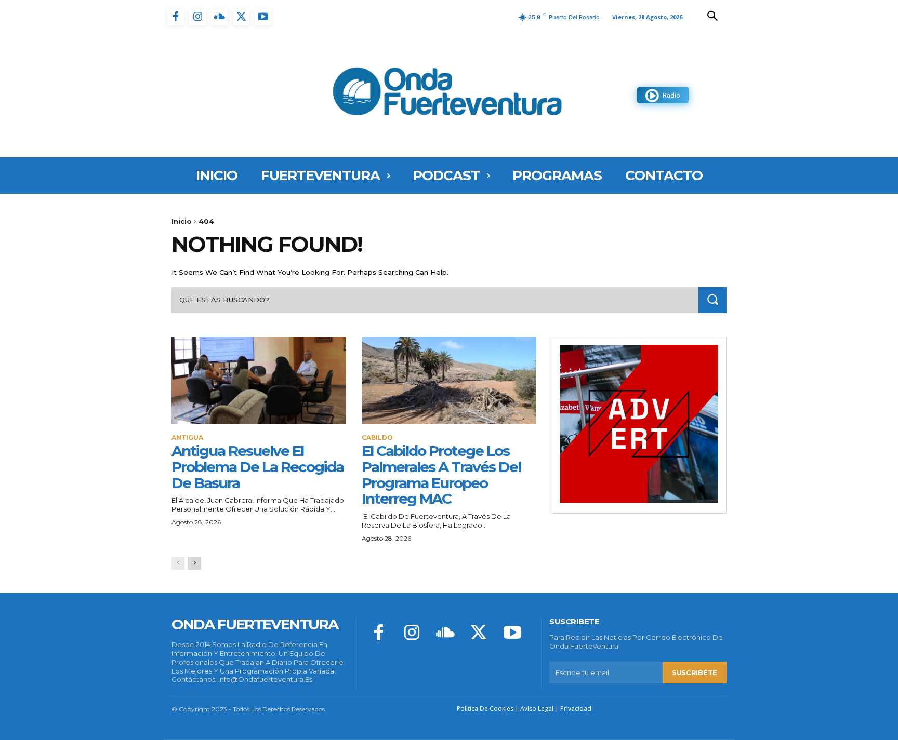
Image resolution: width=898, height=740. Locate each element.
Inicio (181, 221)
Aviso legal (536, 708)
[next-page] (194, 563)
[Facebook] (175, 17)
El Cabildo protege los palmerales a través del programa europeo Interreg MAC (441, 474)
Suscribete (694, 672)
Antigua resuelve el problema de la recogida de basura (257, 467)
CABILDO (377, 437)
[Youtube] (263, 17)
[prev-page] (177, 563)
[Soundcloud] (219, 17)
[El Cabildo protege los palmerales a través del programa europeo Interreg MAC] (449, 380)
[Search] (712, 300)
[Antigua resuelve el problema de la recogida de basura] (258, 380)
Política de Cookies (485, 708)
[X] (241, 17)
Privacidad (575, 708)
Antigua (187, 437)
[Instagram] (197, 17)
